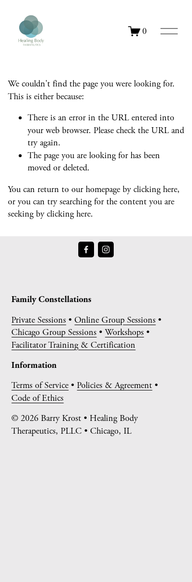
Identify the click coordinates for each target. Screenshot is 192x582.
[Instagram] (106, 249)
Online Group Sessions (115, 320)
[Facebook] (86, 249)
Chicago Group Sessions (53, 332)
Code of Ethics (37, 398)
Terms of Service (39, 385)
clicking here (155, 189)
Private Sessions (38, 320)
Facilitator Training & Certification (73, 345)
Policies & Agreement (114, 385)
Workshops (124, 332)
